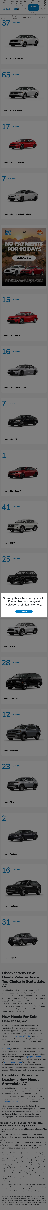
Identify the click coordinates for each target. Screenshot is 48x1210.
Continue (24, 611)
